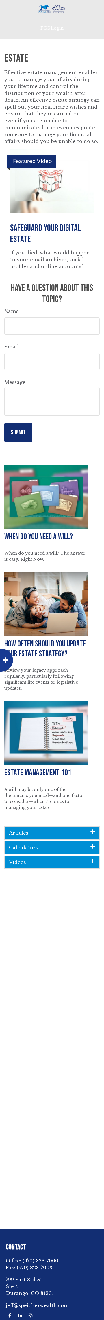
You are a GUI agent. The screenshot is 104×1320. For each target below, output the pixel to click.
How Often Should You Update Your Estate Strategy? (45, 649)
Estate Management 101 (37, 773)
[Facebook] (10, 1315)
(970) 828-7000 (40, 1261)
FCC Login (52, 28)
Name (11, 311)
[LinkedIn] (20, 1315)
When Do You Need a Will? (38, 537)
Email (11, 347)
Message (14, 382)
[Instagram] (30, 1315)
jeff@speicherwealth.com (37, 1305)
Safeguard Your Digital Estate (45, 234)
